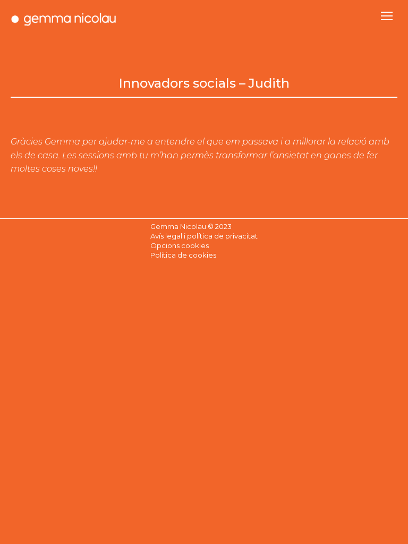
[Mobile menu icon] (386, 16)
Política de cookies (183, 255)
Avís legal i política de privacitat (204, 236)
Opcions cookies (179, 245)
